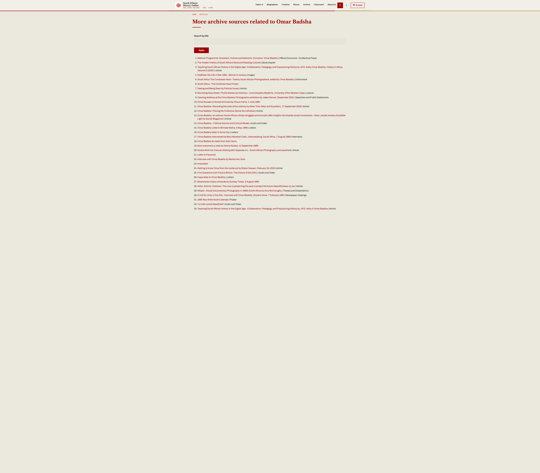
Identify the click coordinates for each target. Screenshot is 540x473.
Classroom (319, 5)
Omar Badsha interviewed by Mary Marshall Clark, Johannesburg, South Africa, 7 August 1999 (244, 137)
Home (194, 14)
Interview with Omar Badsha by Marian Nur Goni (221, 159)
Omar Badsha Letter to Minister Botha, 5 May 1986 (222, 128)
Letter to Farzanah (206, 155)
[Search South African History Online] (340, 5)
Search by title (201, 36)
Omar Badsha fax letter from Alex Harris (217, 141)
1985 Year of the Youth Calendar (213, 199)
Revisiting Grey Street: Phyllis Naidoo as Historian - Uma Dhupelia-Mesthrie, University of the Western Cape (251, 93)
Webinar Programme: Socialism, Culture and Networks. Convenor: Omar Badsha (237, 58)
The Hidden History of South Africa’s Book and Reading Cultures (229, 62)
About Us (332, 5)
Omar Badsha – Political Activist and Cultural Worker (223, 123)
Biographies (272, 5)
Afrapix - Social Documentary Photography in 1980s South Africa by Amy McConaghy (239, 190)
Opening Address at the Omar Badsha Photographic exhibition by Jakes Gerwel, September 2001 (245, 97)
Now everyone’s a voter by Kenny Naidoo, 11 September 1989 (227, 146)
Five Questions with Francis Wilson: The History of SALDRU (227, 172)
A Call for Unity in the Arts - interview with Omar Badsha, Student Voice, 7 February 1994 (240, 195)
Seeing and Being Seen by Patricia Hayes (218, 88)
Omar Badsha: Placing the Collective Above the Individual (226, 111)
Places (296, 5)
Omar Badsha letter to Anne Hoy (213, 132)
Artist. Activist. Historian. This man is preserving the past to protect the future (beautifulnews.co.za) (246, 186)
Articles (203, 14)
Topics (259, 5)
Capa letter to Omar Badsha (211, 177)
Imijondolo (202, 163)
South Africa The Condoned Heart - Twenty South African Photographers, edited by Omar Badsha (245, 79)
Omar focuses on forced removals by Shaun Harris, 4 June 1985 (228, 102)
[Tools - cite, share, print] (346, 5)
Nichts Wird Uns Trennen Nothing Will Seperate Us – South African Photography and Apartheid (244, 150)
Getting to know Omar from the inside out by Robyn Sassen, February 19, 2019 (236, 168)
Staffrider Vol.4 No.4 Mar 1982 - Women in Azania (221, 75)
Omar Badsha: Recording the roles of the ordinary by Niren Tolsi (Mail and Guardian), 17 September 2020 (249, 106)
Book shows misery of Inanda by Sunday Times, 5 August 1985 (228, 181)
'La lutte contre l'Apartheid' (210, 204)
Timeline (286, 5)
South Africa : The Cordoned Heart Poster (218, 84)
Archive (306, 5)
